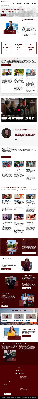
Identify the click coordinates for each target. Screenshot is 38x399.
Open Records (18, 397)
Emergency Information (23, 386)
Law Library (21, 387)
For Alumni (20, 1)
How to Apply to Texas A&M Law (6, 65)
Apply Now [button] (3, 14)
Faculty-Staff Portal (23, 377)
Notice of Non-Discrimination (24, 389)
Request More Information (26, 336)
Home (13, 3)
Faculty (31, 3)
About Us (6, 388)
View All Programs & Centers (6, 156)
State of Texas (14, 397)
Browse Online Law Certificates (6, 269)
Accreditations (22, 380)
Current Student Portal (23, 376)
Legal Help (21, 388)
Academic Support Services (26, 288)
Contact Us (7, 393)
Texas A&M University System (10, 397)
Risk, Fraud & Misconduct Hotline (23, 397)
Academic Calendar (22, 379)
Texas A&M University (4, 397)
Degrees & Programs (19, 3)
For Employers (26, 1)
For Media (32, 1)
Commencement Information (24, 378)
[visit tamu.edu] (19, 369)
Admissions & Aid (26, 3)
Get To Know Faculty (5, 305)
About (35, 3)
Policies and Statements (23, 390)
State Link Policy (29, 397)
